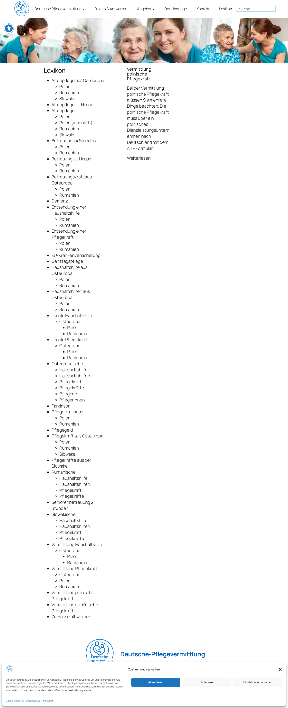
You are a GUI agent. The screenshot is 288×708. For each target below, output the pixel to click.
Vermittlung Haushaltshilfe (77, 544)
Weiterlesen (139, 158)
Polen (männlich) (75, 123)
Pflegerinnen (72, 400)
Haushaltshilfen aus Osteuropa (71, 294)
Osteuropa (69, 321)
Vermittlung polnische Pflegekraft (73, 596)
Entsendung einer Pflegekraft (69, 234)
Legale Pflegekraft (69, 340)
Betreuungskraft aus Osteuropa (72, 180)
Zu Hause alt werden (71, 617)
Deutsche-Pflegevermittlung (162, 654)
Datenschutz (33, 700)
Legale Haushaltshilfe (72, 315)
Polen (65, 86)
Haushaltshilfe (73, 370)
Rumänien (69, 92)
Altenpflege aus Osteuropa (78, 80)
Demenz (60, 201)
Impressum (47, 700)
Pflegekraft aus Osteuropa (77, 436)
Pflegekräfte (71, 388)
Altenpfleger (64, 110)
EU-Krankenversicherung (76, 255)
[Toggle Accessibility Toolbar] (9, 28)
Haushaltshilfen (74, 376)
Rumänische (64, 472)
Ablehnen (207, 682)
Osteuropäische (67, 364)
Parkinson (61, 406)
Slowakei (67, 99)
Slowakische (64, 514)
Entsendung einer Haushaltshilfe (69, 210)
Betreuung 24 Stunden (74, 141)
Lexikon (54, 70)
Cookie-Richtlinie (15, 700)
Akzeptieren (155, 682)
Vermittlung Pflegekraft (74, 568)
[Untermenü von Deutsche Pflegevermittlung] (83, 9)
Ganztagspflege (67, 261)
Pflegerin (68, 394)
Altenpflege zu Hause (72, 105)
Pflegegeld (62, 430)
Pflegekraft (70, 382)
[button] (280, 669)
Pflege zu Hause (67, 412)
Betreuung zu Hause (71, 159)
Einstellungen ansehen (257, 682)
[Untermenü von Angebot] (153, 9)
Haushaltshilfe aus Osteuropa (69, 270)
